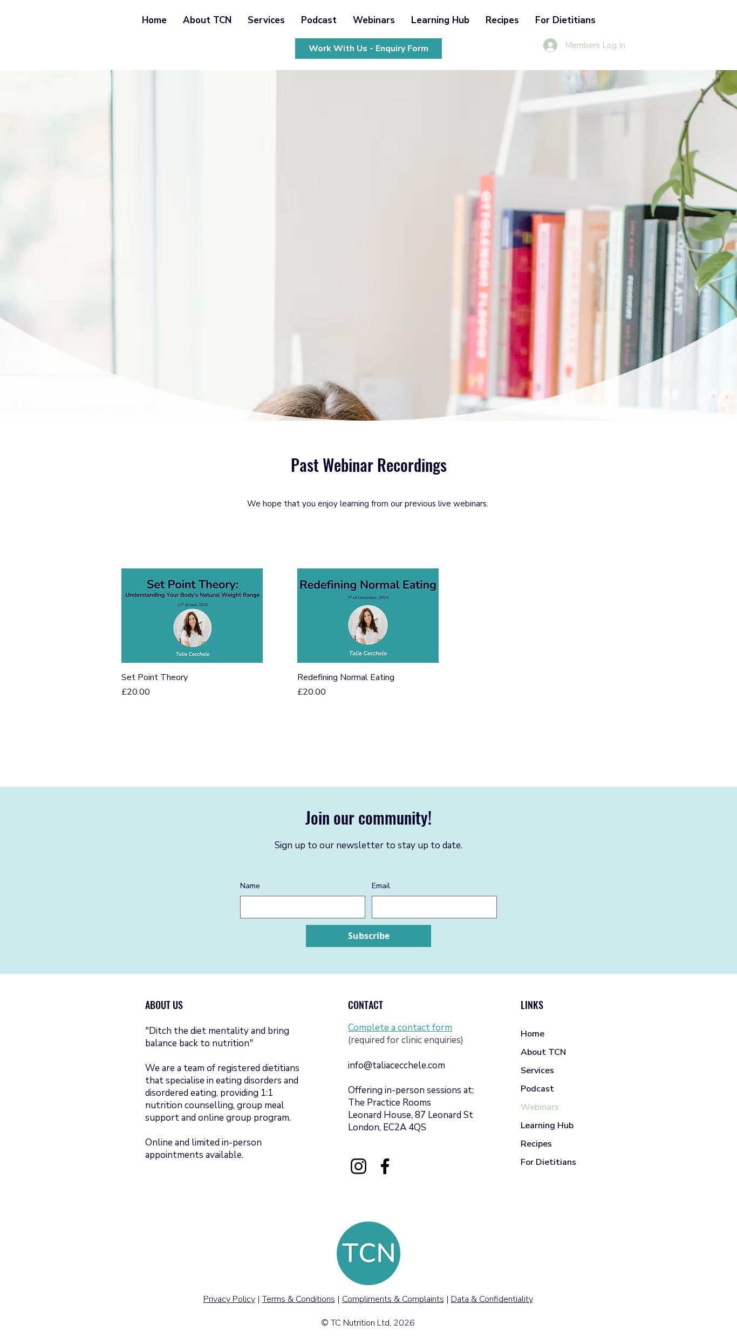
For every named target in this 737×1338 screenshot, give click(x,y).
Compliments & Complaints (393, 1299)
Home (532, 1034)
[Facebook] (384, 1166)
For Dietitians (548, 1162)
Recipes (536, 1144)
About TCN (543, 1052)
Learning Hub (547, 1125)
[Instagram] (358, 1166)
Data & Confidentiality (492, 1299)
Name (250, 886)
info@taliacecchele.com (396, 1065)
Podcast (537, 1089)
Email (381, 886)
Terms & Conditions (298, 1299)
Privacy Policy (229, 1299)
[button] (207, 20)
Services (537, 1070)
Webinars (540, 1107)
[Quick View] (192, 615)
